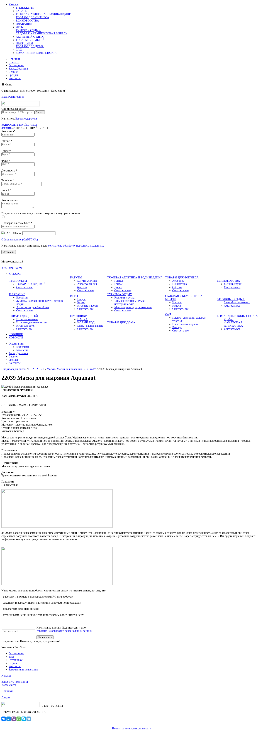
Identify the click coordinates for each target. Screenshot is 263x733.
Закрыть (6, 127)
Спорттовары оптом (13, 369)
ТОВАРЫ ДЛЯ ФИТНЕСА (32, 17)
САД (19, 49)
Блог (11, 656)
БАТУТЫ (21, 10)
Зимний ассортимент (237, 302)
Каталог (13, 4)
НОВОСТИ (16, 337)
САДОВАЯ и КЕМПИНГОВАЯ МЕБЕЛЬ (41, 33)
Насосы (177, 302)
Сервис (13, 71)
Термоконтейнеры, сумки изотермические (129, 302)
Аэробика (178, 280)
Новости (14, 62)
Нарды (81, 299)
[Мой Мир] (8, 719)
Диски (118, 287)
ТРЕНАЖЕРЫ (25, 7)
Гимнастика (179, 283)
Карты (81, 302)
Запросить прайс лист (14, 681)
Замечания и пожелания (23, 669)
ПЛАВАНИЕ (24, 23)
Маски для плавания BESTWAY (76, 369)
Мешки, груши (233, 283)
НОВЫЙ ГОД (85, 322)
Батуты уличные (87, 280)
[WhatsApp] (18, 719)
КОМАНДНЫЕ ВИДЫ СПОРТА (36, 52)
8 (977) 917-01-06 (11, 267)
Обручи (177, 287)
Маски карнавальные (90, 325)
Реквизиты (22, 346)
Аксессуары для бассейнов (32, 307)
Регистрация (16, 96)
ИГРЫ (20, 26)
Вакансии (22, 350)
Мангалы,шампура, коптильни (133, 307)
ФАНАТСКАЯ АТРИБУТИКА (233, 324)
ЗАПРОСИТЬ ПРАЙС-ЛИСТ (19, 124)
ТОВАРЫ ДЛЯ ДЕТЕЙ (30, 39)
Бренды (13, 75)
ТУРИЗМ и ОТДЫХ (28, 30)
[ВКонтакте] (3, 719)
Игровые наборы (87, 305)
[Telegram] (28, 719)
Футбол (228, 319)
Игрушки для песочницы (31, 322)
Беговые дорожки (26, 118)
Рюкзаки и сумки (124, 297)
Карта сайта (8, 684)
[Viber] (13, 719)
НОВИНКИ (16, 334)
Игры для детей (25, 325)
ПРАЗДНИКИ (24, 43)
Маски (51, 369)
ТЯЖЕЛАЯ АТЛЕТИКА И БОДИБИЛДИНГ (43, 14)
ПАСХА (82, 319)
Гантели (119, 280)
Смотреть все (24, 287)
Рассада (177, 327)
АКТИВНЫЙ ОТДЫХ (30, 36)
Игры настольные (27, 319)
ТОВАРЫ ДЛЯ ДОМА (30, 46)
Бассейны (22, 297)
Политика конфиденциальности (131, 728)
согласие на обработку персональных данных (76, 245)
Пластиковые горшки (185, 324)
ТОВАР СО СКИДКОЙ (31, 283)
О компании (16, 65)
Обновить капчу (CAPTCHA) (19, 239)
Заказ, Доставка (18, 68)
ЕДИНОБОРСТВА (27, 20)
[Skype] (23, 719)
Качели (176, 305)
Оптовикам (16, 659)
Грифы (118, 283)
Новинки (14, 58)
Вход (4, 96)
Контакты (15, 78)
